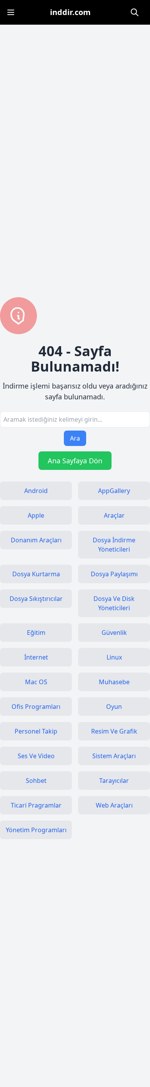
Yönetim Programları (36, 830)
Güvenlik (114, 632)
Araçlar (114, 515)
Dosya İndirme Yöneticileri (114, 545)
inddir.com (70, 12)
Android (36, 490)
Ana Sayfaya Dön (75, 460)
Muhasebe (114, 682)
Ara (75, 438)
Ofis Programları (36, 706)
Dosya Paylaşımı (114, 574)
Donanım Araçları (36, 540)
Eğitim (36, 632)
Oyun (114, 706)
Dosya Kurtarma (36, 574)
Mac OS (36, 682)
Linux (114, 657)
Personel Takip (36, 731)
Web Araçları (114, 805)
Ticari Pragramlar (36, 805)
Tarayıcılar (114, 780)
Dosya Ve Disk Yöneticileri (114, 603)
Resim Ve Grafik (114, 731)
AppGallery (114, 490)
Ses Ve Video (36, 756)
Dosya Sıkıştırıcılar (36, 598)
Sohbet (36, 780)
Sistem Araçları (114, 756)
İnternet (36, 657)
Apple (36, 515)
